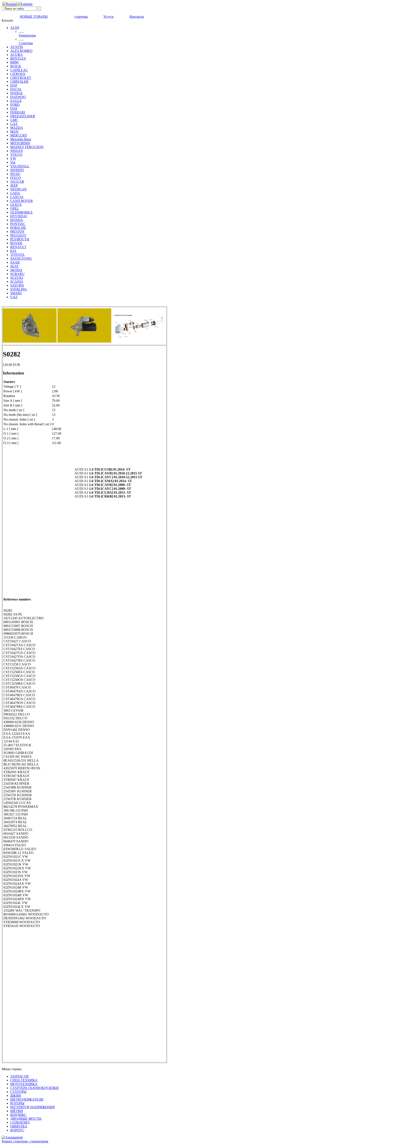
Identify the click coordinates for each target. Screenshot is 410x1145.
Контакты (137, 16)
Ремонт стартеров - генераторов (25, 1141)
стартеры (81, 16)
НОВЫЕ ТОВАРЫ (34, 16)
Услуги (108, 16)
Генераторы (27, 35)
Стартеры (26, 43)
